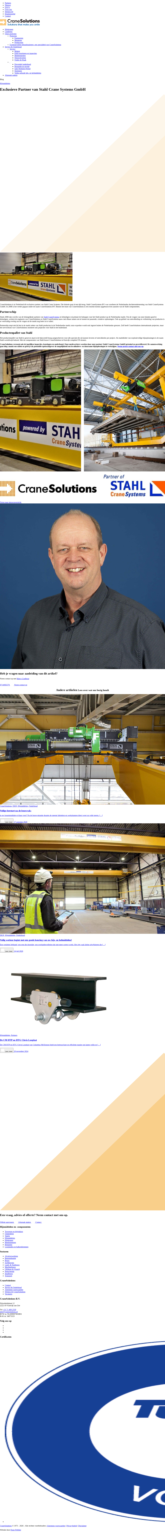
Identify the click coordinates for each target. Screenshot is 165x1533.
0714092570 (5, 685)
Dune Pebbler (16, 1530)
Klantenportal (10, 14)
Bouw (7, 1261)
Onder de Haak (20, 60)
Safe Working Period (22, 69)
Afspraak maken (11, 75)
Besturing (8, 1245)
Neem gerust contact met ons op (130, 346)
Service (12, 49)
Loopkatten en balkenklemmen (16, 1247)
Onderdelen (9, 1234)
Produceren (18, 42)
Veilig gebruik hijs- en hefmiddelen (27, 73)
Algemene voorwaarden (14, 1290)
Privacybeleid (72, 1526)
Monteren (18, 40)
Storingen (18, 71)
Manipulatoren (10, 1242)
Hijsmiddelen (5, 83)
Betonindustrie (10, 1258)
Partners (8, 3)
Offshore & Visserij (12, 1269)
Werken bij (9, 12)
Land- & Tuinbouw (12, 1265)
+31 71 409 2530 (9, 1310)
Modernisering (20, 56)
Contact (8, 16)
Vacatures (8, 1294)
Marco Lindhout (23, 679)
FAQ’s (7, 7)
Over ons (8, 9)
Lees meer (8, 822)
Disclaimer (82, 1526)
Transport (8, 1276)
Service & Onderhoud (13, 47)
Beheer (17, 51)
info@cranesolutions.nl (9, 1312)
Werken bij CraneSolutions (15, 1292)
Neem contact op (20, 685)
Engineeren (18, 38)
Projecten (13, 36)
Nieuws (8, 5)
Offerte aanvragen (7, 1222)
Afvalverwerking (11, 1256)
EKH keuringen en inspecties (25, 53)
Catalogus (8, 32)
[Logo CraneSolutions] (20, 25)
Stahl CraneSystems (51, 317)
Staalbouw (9, 1274)
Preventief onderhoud (22, 64)
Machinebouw (10, 1267)
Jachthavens (9, 1263)
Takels (7, 1236)
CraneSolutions (6, 1526)
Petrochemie (9, 1271)
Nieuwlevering (20, 58)
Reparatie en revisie (21, 66)
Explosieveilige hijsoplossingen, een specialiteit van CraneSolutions (35, 45)
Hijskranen (9, 29)
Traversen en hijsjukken (14, 1232)
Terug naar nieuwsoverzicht (11, 502)
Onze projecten (10, 34)
